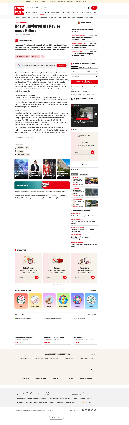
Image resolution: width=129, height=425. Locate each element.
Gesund (69, 12)
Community (43, 1)
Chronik (29, 17)
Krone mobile (61, 1)
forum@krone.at (57, 198)
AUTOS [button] (84, 67)
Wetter (73, 17)
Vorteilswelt (29, 1)
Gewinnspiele (52, 1)
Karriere (89, 398)
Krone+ (28, 12)
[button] (90, 12)
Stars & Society (55, 12)
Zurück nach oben (56, 418)
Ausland (75, 12)
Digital (81, 12)
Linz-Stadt (35, 17)
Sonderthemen (66, 17)
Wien (41, 12)
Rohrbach (20, 147)
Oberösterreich (19, 34)
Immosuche (70, 1)
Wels (27, 147)
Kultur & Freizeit (52, 17)
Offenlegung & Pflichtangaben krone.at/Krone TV (29, 393)
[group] (21, 169)
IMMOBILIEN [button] (74, 67)
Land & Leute (43, 17)
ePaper (36, 1)
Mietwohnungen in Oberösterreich (84, 91)
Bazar (84, 1)
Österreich (35, 12)
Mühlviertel (21, 154)
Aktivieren (61, 65)
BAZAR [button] (89, 67)
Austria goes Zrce (89, 17)
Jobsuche (78, 1)
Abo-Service (20, 402)
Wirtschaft (23, 17)
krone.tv (95, 12)
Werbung (82, 398)
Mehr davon (80, 17)
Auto (27, 154)
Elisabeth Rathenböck (26, 40)
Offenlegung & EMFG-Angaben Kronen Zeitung (56, 393)
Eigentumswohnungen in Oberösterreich (84, 89)
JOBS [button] (80, 67)
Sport (63, 12)
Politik (47, 12)
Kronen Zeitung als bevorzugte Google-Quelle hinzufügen (42, 65)
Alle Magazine (92, 354)
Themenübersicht (63, 195)
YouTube (20, 151)
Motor (87, 12)
